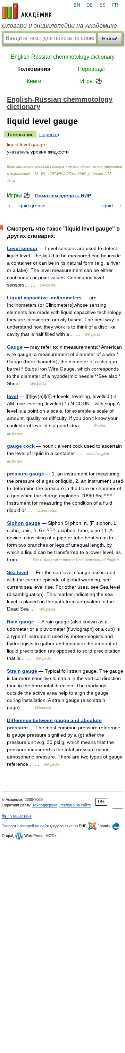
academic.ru (27, 11)
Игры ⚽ (91, 81)
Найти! (109, 38)
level (12, 396)
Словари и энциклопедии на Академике (59, 25)
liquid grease (31, 205)
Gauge (15, 347)
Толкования (33, 69)
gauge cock (21, 446)
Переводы (91, 69)
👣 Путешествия (17, 816)
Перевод (49, 134)
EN (77, 5)
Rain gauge (20, 621)
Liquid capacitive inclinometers (44, 297)
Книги (34, 81)
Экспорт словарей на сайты (26, 826)
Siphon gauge (23, 523)
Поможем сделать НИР (63, 195)
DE (89, 5)
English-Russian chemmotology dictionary (63, 57)
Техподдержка (44, 805)
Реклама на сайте (75, 805)
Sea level (17, 572)
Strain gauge (22, 671)
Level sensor (22, 248)
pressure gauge (25, 473)
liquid (107, 205)
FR (115, 5)
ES (102, 5)
